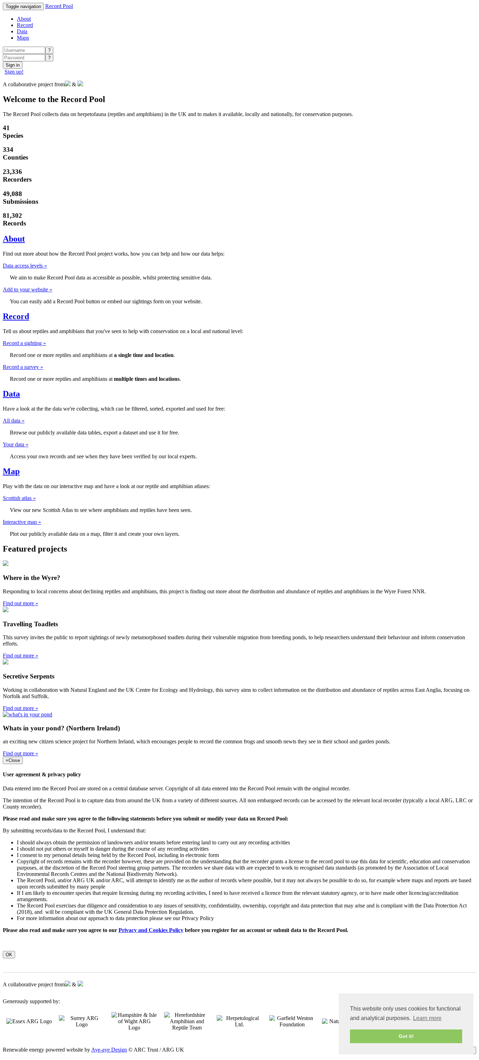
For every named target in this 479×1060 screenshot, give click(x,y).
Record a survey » (23, 367)
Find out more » (20, 603)
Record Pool (59, 6)
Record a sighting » (24, 343)
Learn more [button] (427, 1018)
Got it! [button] (406, 1036)
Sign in (13, 65)
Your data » (15, 444)
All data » (14, 421)
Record (25, 25)
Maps (23, 38)
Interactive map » (22, 522)
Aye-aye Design (109, 1050)
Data (22, 31)
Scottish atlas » (19, 498)
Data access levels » (25, 266)
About (24, 19)
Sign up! (14, 72)
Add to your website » (27, 289)
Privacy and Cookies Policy (151, 930)
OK (9, 954)
